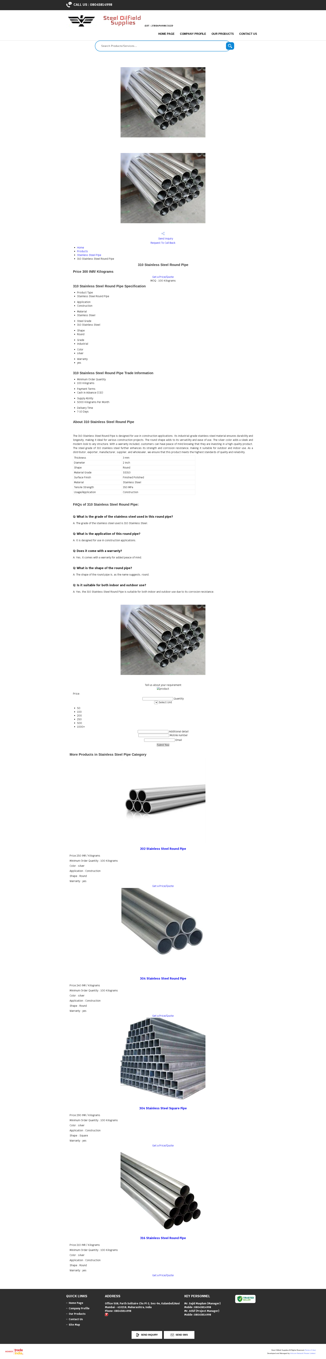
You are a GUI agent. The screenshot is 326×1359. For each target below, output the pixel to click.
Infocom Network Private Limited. (303, 1353)
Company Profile (193, 33)
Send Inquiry (165, 238)
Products (82, 251)
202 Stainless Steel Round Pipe (163, 849)
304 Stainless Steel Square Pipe (163, 1108)
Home (80, 247)
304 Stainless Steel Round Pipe (163, 978)
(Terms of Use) (310, 1350)
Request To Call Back (163, 242)
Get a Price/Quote (163, 277)
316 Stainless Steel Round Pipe (163, 1238)
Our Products (223, 33)
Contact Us (248, 33)
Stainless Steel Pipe (89, 255)
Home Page (166, 33)
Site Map (74, 1324)
